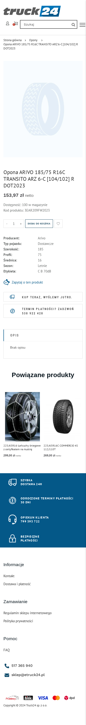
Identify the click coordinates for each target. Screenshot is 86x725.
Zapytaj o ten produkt (27, 282)
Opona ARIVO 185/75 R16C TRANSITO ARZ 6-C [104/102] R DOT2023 (40, 46)
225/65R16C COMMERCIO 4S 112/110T (61, 447)
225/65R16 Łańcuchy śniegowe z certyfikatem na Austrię (22, 447)
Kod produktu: (14, 210)
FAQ (6, 650)
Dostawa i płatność (17, 584)
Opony (33, 40)
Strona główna (12, 40)
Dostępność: (12, 205)
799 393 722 (30, 521)
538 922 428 (32, 313)
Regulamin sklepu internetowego (27, 613)
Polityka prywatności (18, 621)
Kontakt (8, 576)
